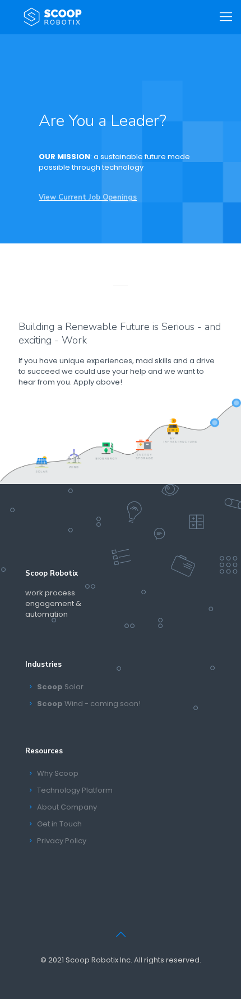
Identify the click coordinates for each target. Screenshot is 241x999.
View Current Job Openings (88, 197)
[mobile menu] (225, 16)
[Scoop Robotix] (52, 17)
